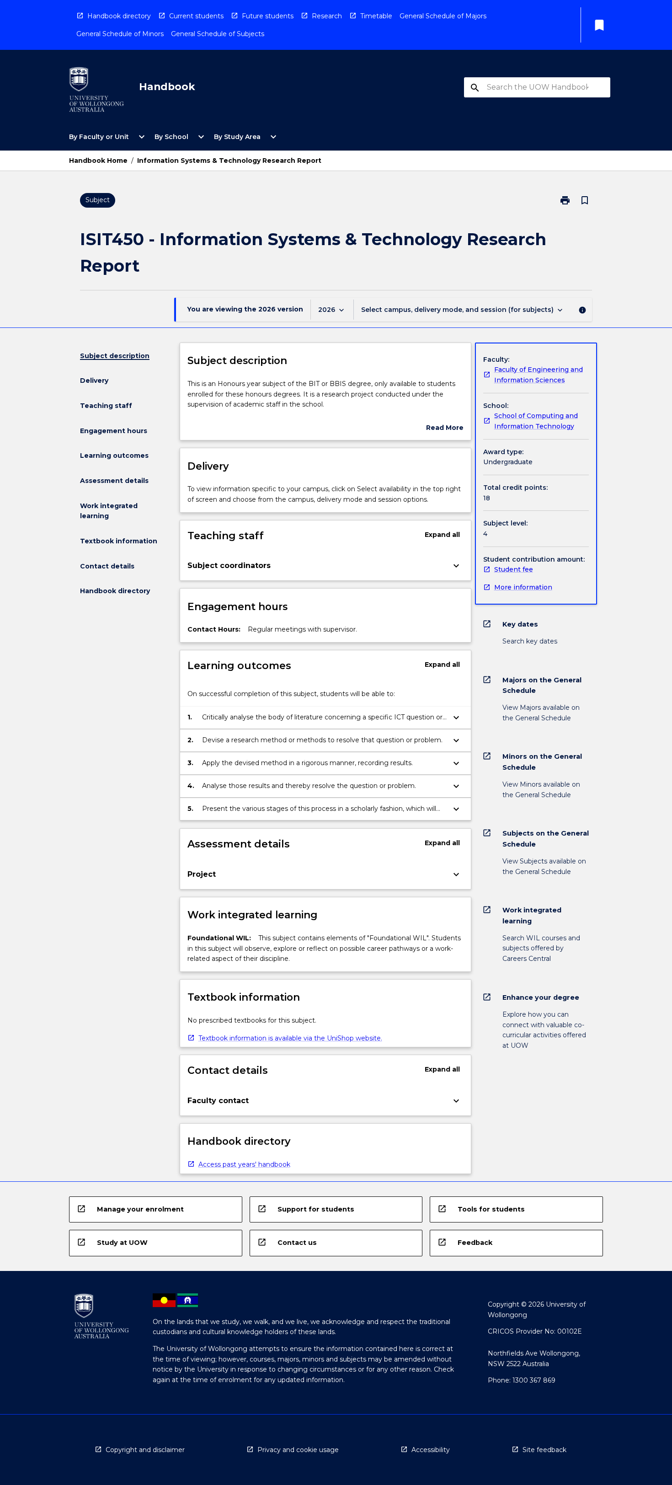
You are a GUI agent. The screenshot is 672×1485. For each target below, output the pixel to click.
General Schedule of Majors (443, 16)
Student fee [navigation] (513, 569)
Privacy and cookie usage (298, 1450)
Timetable (376, 16)
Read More (445, 428)
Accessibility (430, 1450)
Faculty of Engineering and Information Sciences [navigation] (538, 374)
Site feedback (544, 1450)
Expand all (442, 535)
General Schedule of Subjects (217, 34)
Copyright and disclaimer (145, 1450)
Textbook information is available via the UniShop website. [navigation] (290, 1038)
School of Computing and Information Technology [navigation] (536, 421)
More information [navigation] (523, 587)
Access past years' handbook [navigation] (244, 1164)
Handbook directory (119, 16)
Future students (267, 16)
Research (327, 16)
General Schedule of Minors (120, 34)
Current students (196, 16)
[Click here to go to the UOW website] (96, 91)
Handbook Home (98, 160)
